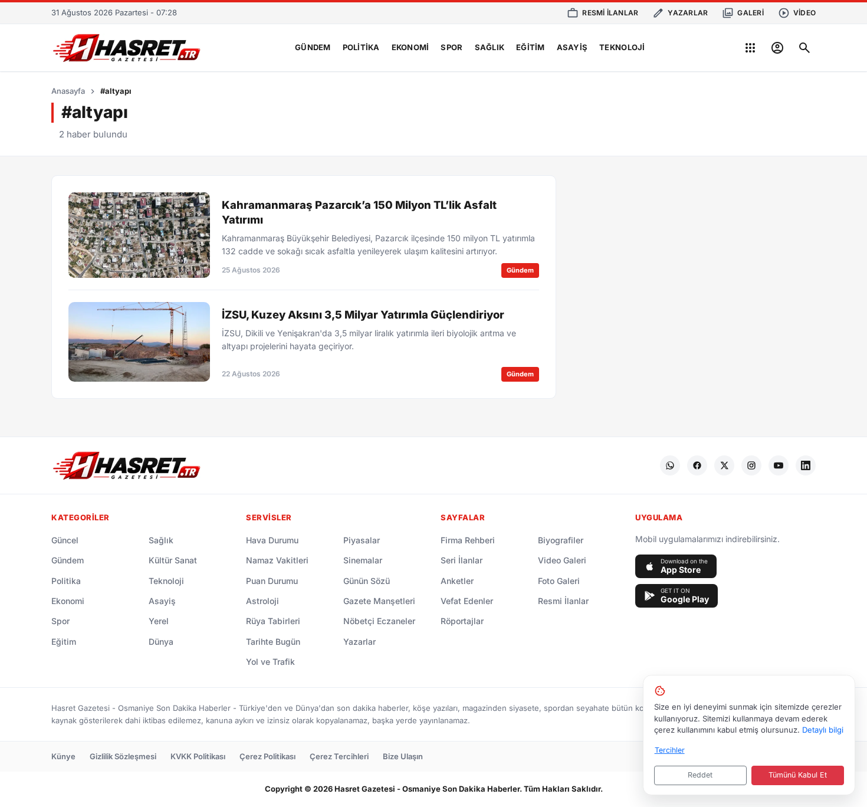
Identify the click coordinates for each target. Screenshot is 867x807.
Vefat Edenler (467, 601)
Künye (63, 756)
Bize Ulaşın (403, 756)
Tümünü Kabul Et (798, 774)
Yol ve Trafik (270, 662)
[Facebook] (697, 465)
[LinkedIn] (806, 465)
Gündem (313, 47)
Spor (451, 47)
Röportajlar (462, 621)
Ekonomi (410, 47)
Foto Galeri (559, 581)
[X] (724, 465)
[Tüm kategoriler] (750, 48)
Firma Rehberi (468, 540)
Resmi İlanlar (563, 601)
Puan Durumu (272, 581)
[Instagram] (751, 465)
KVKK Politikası (197, 756)
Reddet (700, 774)
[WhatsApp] (670, 465)
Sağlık (490, 47)
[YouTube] (779, 465)
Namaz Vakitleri (277, 560)
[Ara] (804, 48)
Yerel (159, 621)
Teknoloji (622, 47)
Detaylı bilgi (822, 729)
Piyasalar (361, 540)
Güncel (64, 540)
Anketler (457, 581)
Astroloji (262, 601)
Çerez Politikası (267, 756)
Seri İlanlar (461, 560)
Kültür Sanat (173, 560)
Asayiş (572, 47)
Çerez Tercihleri (339, 756)
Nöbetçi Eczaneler (379, 621)
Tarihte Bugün (273, 642)
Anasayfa (68, 91)
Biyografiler (560, 540)
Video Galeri (562, 560)
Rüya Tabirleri (273, 621)
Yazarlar (359, 642)
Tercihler (670, 750)
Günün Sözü (366, 581)
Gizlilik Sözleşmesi (123, 756)
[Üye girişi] (777, 48)
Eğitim (530, 47)
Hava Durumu (272, 540)
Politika (361, 47)
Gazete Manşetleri (379, 601)
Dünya (161, 642)
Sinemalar (362, 560)
